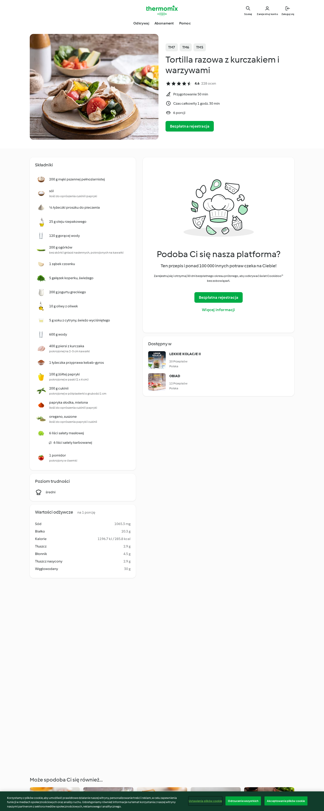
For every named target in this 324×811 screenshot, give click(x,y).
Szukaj (248, 14)
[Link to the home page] (162, 10)
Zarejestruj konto (267, 14)
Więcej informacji (218, 309)
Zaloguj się (287, 14)
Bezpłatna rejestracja (189, 126)
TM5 (199, 47)
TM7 (171, 47)
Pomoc (185, 23)
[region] (162, 801)
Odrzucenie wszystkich (243, 800)
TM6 (185, 47)
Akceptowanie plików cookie (286, 800)
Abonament (164, 23)
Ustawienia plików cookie (205, 800)
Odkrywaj (141, 23)
